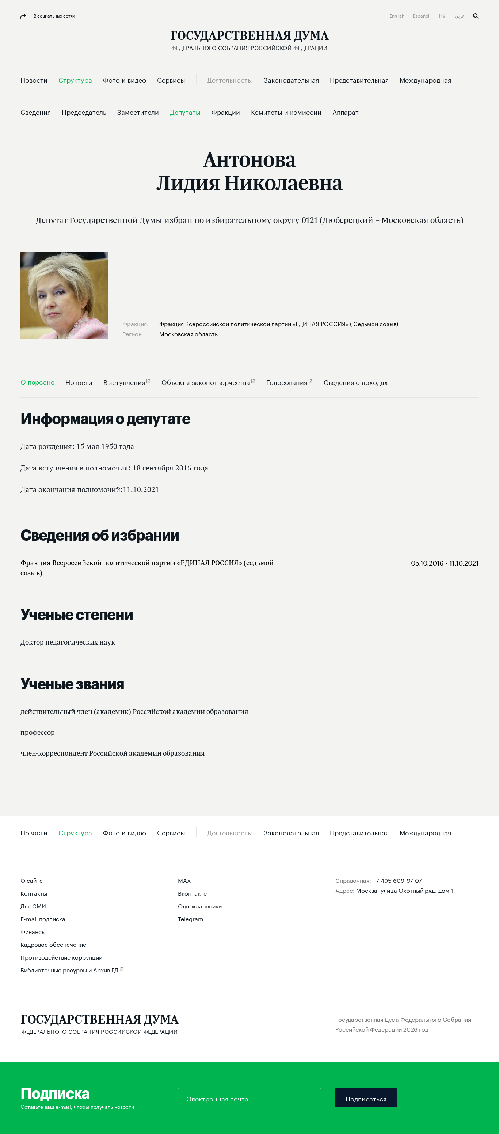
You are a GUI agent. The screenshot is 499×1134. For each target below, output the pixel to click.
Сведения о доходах (356, 381)
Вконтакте (192, 892)
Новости (78, 381)
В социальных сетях (54, 15)
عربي (460, 15)
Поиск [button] (476, 16)
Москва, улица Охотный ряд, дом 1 (404, 889)
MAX (184, 879)
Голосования (286, 381)
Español (421, 15)
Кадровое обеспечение (53, 943)
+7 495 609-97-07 (397, 879)
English (397, 15)
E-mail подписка (42, 918)
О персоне (37, 381)
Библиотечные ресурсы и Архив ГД (69, 969)
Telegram (190, 918)
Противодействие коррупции (61, 956)
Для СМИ (33, 905)
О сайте (31, 879)
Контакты (33, 892)
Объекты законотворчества (205, 381)
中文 (442, 15)
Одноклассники (200, 905)
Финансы (33, 930)
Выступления (124, 381)
